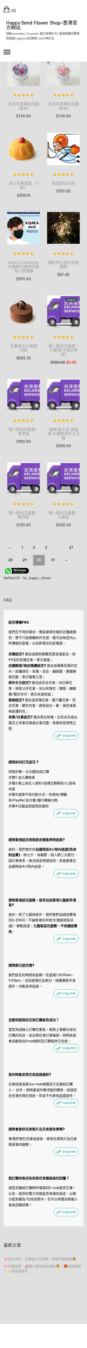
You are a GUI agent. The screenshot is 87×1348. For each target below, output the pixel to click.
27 (71, 548)
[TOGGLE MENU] (7, 52)
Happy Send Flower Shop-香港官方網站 (41, 25)
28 (10, 560)
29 (24, 560)
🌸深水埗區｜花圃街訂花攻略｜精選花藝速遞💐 (40, 1259)
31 (53, 560)
